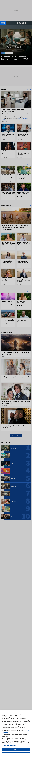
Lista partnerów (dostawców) (9, 745)
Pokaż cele (16, 754)
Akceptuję (16, 749)
